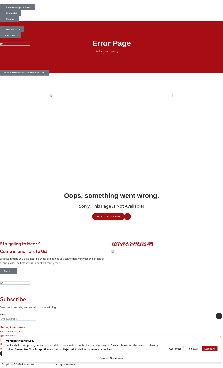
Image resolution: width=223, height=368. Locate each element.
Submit (219, 316)
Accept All (209, 348)
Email (3, 314)
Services (34, 58)
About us (19, 58)
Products (52, 58)
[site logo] (15, 47)
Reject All (193, 348)
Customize (175, 348)
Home (5, 58)
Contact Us (68, 58)
